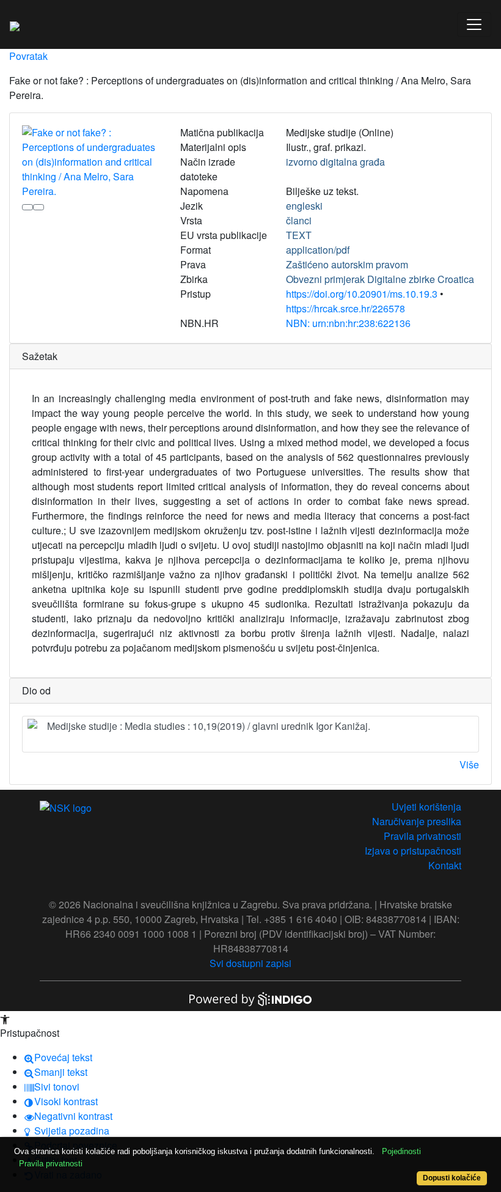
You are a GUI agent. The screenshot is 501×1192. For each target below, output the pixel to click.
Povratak (28, 56)
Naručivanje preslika (416, 821)
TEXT (299, 235)
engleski (304, 206)
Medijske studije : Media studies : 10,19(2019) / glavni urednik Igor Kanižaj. (208, 726)
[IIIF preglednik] (27, 207)
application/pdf (317, 250)
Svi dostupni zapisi (250, 963)
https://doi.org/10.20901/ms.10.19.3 (361, 294)
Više (469, 764)
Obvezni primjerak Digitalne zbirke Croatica (380, 279)
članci (299, 220)
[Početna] (15, 24)
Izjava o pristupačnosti (413, 851)
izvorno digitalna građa (335, 162)
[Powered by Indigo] (250, 998)
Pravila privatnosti (422, 836)
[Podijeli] (38, 207)
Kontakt (444, 865)
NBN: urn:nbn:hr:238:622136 (348, 323)
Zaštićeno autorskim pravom (347, 264)
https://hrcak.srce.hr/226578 (345, 308)
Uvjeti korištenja (426, 807)
